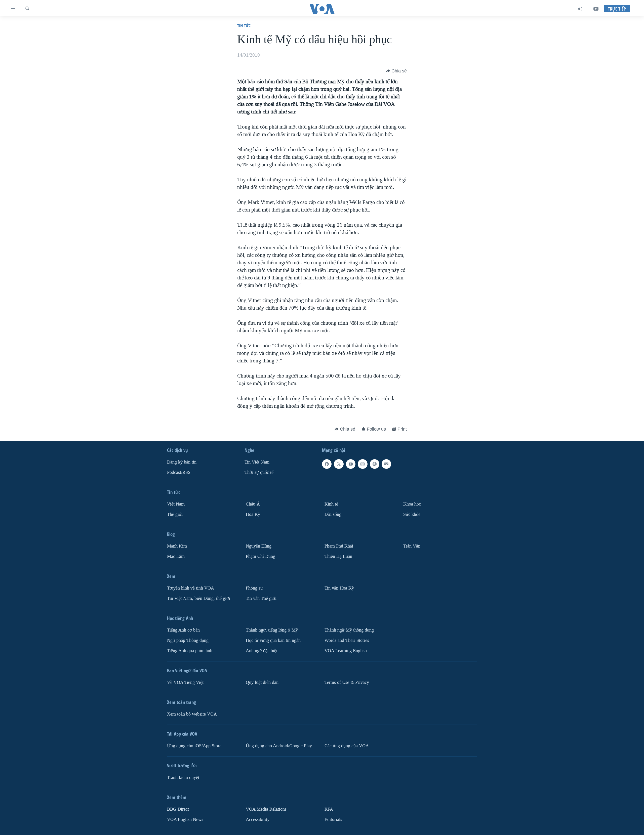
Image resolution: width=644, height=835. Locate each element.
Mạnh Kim (177, 546)
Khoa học (412, 504)
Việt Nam (176, 504)
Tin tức (244, 25)
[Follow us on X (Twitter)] (338, 464)
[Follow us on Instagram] (362, 464)
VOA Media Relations (266, 809)
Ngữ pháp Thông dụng (188, 640)
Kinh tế (331, 504)
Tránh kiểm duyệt (183, 777)
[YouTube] (596, 8)
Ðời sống (333, 514)
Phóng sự (254, 588)
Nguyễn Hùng (258, 546)
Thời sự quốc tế (259, 472)
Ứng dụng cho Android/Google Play (279, 746)
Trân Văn (411, 546)
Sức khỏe (411, 514)
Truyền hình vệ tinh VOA (190, 588)
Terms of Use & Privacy (347, 682)
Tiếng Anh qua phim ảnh (189, 651)
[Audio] (580, 8)
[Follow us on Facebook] (327, 464)
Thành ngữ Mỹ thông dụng (349, 630)
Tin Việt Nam (257, 462)
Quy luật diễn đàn (262, 682)
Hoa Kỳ (253, 514)
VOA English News (185, 819)
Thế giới (175, 514)
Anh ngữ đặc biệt (261, 651)
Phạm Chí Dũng (260, 556)
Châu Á (253, 504)
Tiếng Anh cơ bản (183, 630)
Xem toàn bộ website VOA (192, 714)
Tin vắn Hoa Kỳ (339, 588)
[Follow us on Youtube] (350, 464)
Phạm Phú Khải (339, 546)
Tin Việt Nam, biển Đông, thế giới (198, 598)
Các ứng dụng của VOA (347, 746)
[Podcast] (374, 464)
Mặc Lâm (176, 556)
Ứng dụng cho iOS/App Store (194, 746)
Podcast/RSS (178, 472)
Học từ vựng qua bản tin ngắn (273, 640)
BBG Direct (178, 809)
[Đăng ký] (386, 464)
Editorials (333, 819)
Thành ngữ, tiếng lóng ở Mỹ (272, 630)
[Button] (396, 71)
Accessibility (257, 819)
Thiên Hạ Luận (338, 556)
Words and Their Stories (347, 640)
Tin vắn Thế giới (261, 598)
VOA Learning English (346, 651)
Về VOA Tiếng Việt (185, 682)
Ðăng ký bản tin (181, 462)
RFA (329, 809)
